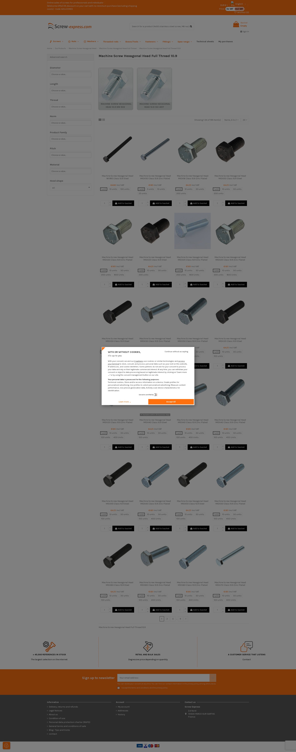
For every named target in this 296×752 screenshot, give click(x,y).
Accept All (171, 402)
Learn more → (125, 402)
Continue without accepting (176, 352)
